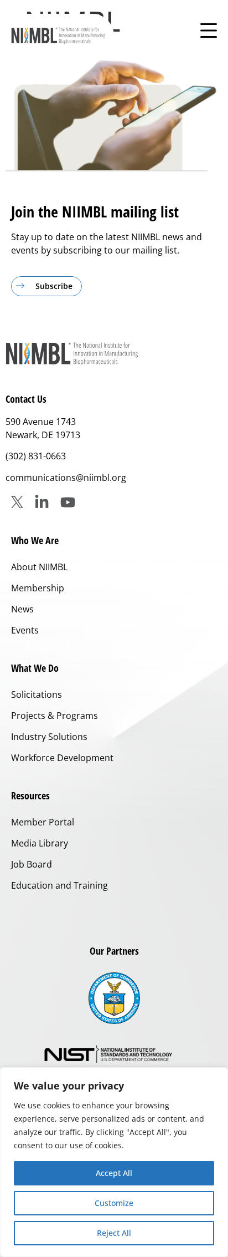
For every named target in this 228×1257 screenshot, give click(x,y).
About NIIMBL (39, 567)
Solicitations (36, 694)
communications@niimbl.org (66, 478)
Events (25, 630)
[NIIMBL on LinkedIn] (41, 502)
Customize (114, 1203)
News (22, 609)
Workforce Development (62, 758)
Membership (37, 588)
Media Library (39, 843)
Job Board (31, 864)
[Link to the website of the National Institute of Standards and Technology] (114, 1054)
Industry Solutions (49, 737)
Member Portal (42, 822)
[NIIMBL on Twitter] (17, 502)
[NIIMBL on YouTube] (67, 502)
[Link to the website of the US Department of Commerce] (114, 998)
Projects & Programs (54, 715)
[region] (114, 1162)
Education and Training (59, 885)
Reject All (114, 1233)
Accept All (114, 1173)
